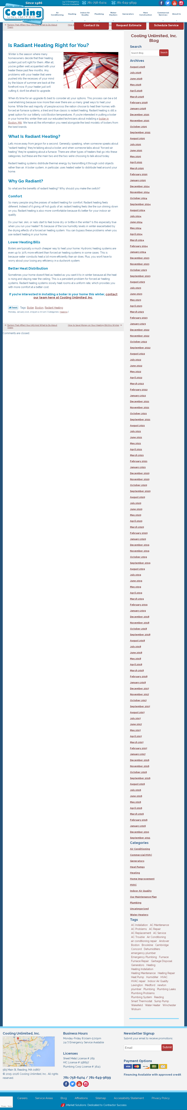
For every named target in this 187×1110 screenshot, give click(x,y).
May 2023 (135, 300)
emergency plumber (143, 953)
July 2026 (135, 72)
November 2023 (139, 264)
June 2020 (136, 509)
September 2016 (140, 778)
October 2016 (138, 772)
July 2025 (135, 144)
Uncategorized (139, 908)
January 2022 (138, 395)
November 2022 (139, 335)
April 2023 (136, 306)
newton (161, 985)
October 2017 (138, 700)
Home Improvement (142, 878)
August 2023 (137, 282)
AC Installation (139, 925)
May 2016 (135, 802)
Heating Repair (166, 973)
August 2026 (137, 66)
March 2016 (137, 814)
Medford (150, 985)
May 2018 (135, 658)
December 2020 (139, 473)
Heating (64, 312)
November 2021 (139, 407)
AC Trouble (138, 937)
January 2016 (138, 826)
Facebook (161, 3)
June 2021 (136, 437)
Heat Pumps (137, 867)
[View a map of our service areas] (29, 1066)
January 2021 (138, 467)
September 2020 (140, 491)
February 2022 (139, 389)
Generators (137, 861)
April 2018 (136, 664)
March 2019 (137, 598)
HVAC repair (138, 981)
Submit (167, 1047)
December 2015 (139, 832)
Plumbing (135, 902)
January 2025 (138, 180)
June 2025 (136, 150)
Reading (159, 997)
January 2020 (138, 539)
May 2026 (135, 84)
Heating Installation (142, 969)
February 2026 (139, 102)
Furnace (164, 957)
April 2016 (136, 808)
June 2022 (136, 365)
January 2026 (138, 108)
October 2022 (138, 341)
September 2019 (140, 563)
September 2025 (140, 132)
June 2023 (136, 294)
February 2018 (138, 676)
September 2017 (140, 706)
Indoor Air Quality (141, 890)
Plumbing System (141, 997)
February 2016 (138, 820)
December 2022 (139, 329)
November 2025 (139, 120)
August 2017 (137, 712)
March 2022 (137, 383)
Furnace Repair (140, 961)
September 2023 (140, 276)
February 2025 (138, 174)
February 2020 (139, 533)
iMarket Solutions (76, 1105)
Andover (164, 941)
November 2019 (139, 551)
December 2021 (139, 401)
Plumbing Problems (143, 993)
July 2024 (135, 216)
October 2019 (138, 557)
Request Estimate (129, 25)
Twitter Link (13, 307)
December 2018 (139, 616)
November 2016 (139, 766)
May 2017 (135, 730)
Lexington (137, 985)
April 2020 (136, 521)
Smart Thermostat (141, 1001)
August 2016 (137, 784)
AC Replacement (141, 933)
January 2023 (138, 323)
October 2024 (138, 198)
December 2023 (139, 258)
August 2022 (137, 353)
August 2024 (137, 210)
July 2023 (135, 288)
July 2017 (135, 718)
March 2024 (137, 240)
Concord (136, 949)
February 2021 (138, 461)
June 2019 (136, 580)
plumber (136, 989)
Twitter (168, 3)
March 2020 (137, 527)
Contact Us (91, 25)
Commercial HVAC (141, 855)
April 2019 (136, 592)
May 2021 (135, 443)
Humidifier (152, 977)
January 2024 (138, 252)
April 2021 (136, 449)
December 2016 (139, 760)
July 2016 (135, 790)
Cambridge (162, 945)
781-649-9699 (127, 2)
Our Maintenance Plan (143, 896)
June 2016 (136, 796)
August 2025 (137, 138)
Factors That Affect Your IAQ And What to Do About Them (32, 26)
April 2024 (136, 234)
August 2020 (137, 497)
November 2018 (139, 622)
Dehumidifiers (152, 949)
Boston (39, 307)
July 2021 (135, 431)
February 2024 (139, 246)
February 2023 (138, 317)
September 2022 (140, 347)
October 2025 (138, 126)
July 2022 (135, 359)
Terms (10, 1106)
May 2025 (135, 156)
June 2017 (136, 724)
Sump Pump (161, 1001)
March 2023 (137, 311)
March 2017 (137, 742)
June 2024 (136, 222)
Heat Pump (137, 977)
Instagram (181, 3)
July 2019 (135, 574)
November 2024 (140, 192)
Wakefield (137, 1005)
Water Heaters (139, 914)
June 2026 (136, 78)
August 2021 (137, 425)
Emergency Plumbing (144, 957)
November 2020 (139, 479)
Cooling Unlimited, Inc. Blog (154, 38)
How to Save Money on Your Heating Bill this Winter (93, 325)
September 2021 (140, 419)
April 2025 (136, 162)
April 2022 (136, 377)
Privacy (3, 1106)
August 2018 (137, 640)
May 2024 (135, 228)
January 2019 (138, 610)
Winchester (169, 1005)
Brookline (147, 945)
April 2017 (136, 736)
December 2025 (139, 114)
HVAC (133, 884)
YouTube (175, 3)
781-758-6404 (97, 2)
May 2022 (135, 371)
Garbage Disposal (161, 961)
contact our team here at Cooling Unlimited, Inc (75, 296)
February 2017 (138, 748)
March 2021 (137, 455)
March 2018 (137, 670)
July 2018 (135, 646)
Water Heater (152, 1005)
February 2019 (138, 604)
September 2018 (140, 634)
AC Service (159, 933)
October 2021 (138, 413)
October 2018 (138, 628)
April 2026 (136, 90)
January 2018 (138, 682)
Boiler (30, 307)
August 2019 (137, 569)
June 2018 (136, 652)
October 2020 (138, 485)
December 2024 (140, 186)
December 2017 (139, 688)
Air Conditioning (140, 849)
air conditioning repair (144, 941)
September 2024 (140, 204)
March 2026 (137, 96)
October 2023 (138, 270)
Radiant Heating (54, 307)
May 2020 (135, 515)
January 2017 (138, 754)
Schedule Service (166, 25)
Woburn (136, 1009)
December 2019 (139, 545)
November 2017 (139, 694)
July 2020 (135, 503)
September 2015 (140, 837)
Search (163, 52)
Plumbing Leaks (166, 989)
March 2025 (137, 168)
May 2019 (135, 586)
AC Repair (155, 929)
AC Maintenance (159, 925)
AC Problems (139, 929)
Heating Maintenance (143, 973)
